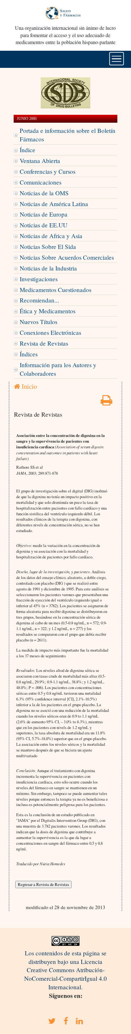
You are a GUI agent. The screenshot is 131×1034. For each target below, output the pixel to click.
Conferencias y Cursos (47, 171)
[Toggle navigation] (116, 58)
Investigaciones (39, 279)
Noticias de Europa (43, 214)
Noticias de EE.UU (43, 225)
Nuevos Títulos (38, 322)
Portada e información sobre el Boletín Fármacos (67, 135)
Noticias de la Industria (48, 268)
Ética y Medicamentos (47, 311)
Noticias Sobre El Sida (48, 246)
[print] (106, 402)
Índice (27, 150)
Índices (29, 354)
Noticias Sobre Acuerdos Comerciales (67, 257)
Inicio (28, 386)
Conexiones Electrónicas (50, 332)
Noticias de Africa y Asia (51, 236)
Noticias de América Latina (54, 204)
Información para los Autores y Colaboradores (58, 369)
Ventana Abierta (40, 161)
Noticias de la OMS (44, 193)
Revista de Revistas (44, 343)
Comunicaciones (40, 182)
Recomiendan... (39, 300)
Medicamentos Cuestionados (55, 290)
